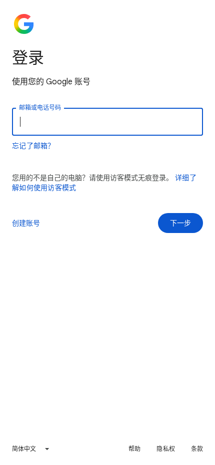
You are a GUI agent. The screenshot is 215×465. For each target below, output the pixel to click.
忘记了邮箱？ (33, 145)
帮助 (134, 449)
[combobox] (31, 449)
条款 (197, 449)
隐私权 (165, 449)
